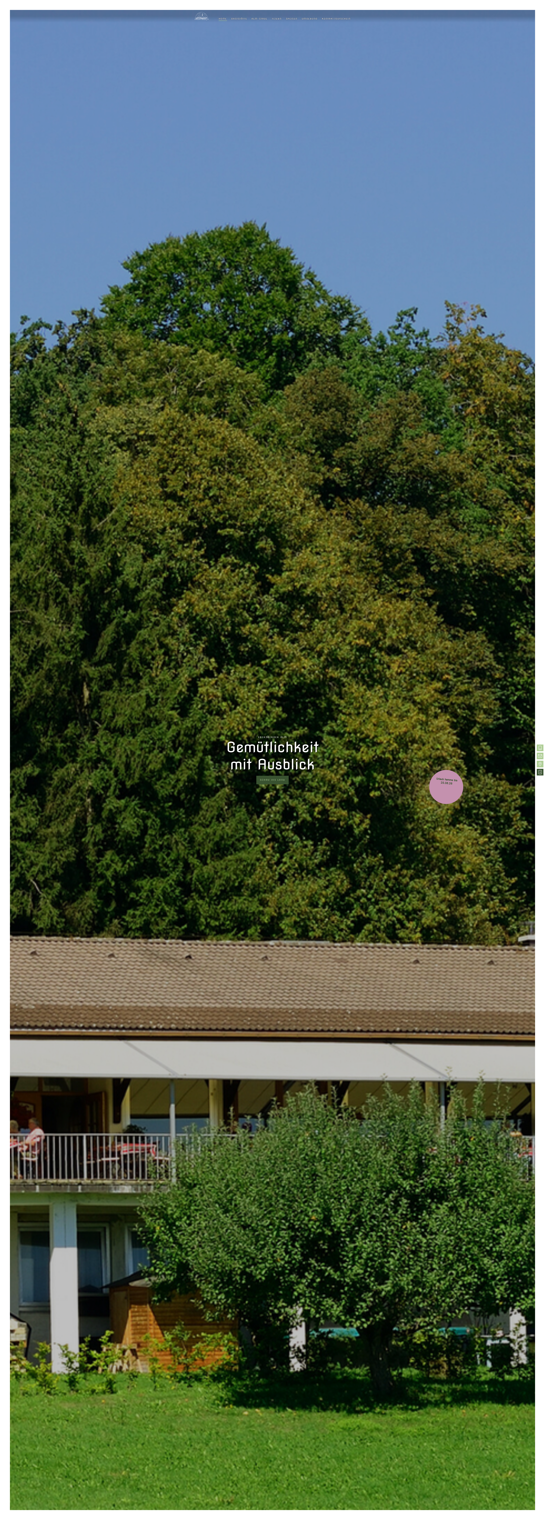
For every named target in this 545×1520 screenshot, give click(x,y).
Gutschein (272, 788)
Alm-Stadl (259, 18)
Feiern (277, 18)
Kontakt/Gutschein (336, 18)
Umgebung (309, 18)
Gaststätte (239, 18)
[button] (540, 748)
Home (223, 18)
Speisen (291, 18)
